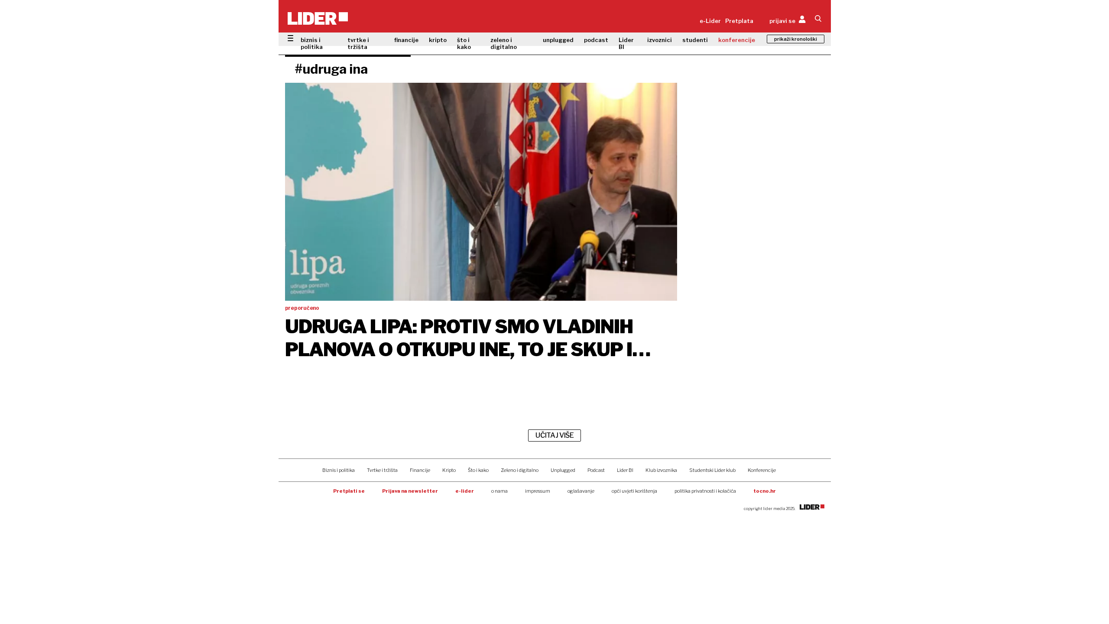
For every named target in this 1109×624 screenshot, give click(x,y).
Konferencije (762, 470)
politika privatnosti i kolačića (705, 491)
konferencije (736, 39)
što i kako (464, 43)
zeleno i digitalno (503, 43)
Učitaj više (554, 435)
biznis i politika (312, 43)
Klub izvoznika (661, 470)
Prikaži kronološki (795, 39)
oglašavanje (580, 491)
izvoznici (659, 39)
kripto (438, 39)
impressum (537, 491)
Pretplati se (349, 491)
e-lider (464, 491)
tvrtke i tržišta (358, 43)
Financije (420, 470)
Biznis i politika (338, 470)
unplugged (558, 39)
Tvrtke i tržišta (382, 470)
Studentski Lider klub (712, 470)
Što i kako (478, 470)
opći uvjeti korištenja (634, 491)
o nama (499, 491)
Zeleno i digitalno (519, 470)
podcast (596, 39)
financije (406, 39)
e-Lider (710, 20)
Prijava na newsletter (410, 491)
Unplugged (563, 470)
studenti (695, 39)
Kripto (449, 470)
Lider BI (626, 43)
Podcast (596, 470)
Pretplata (739, 20)
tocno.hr (764, 491)
